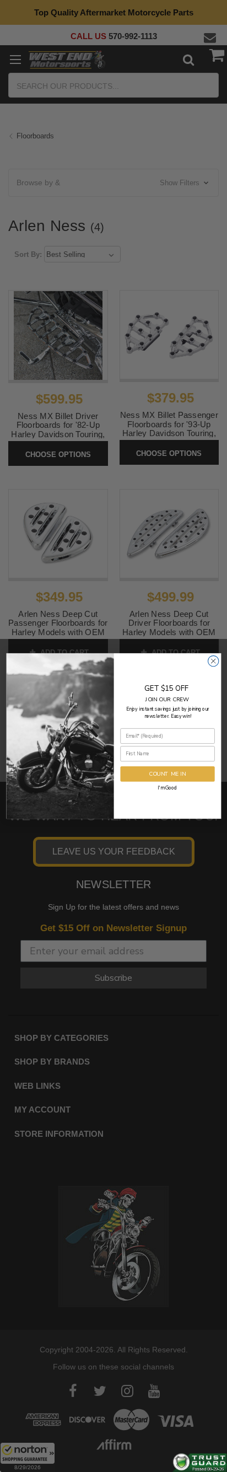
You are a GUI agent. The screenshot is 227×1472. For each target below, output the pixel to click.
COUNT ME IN (167, 773)
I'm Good (167, 788)
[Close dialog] (213, 661)
